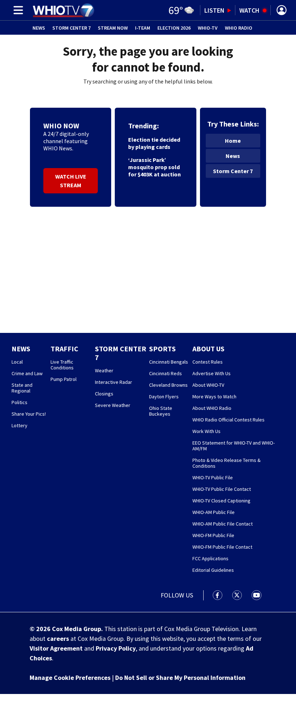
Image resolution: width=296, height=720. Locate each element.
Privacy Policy (116, 648)
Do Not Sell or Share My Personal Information (180, 677)
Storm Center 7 (71, 27)
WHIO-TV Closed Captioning (221, 500)
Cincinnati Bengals (168, 362)
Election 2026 (174, 27)
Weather (104, 370)
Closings (104, 393)
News (38, 27)
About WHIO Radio (211, 408)
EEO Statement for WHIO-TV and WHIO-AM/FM (233, 446)
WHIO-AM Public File (213, 512)
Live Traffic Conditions (62, 365)
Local (17, 362)
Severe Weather (112, 405)
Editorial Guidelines (213, 570)
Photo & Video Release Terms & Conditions (226, 463)
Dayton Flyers (164, 396)
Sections (17, 10)
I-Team (142, 27)
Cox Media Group (76, 629)
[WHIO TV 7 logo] (63, 10)
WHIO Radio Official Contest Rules (228, 419)
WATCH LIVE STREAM (70, 181)
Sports (162, 348)
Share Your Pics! (29, 414)
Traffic (64, 348)
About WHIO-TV (208, 385)
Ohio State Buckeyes (160, 411)
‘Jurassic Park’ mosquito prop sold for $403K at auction (154, 167)
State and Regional (22, 388)
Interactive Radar (113, 382)
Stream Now (113, 27)
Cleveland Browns (168, 385)
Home (233, 140)
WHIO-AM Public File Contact (222, 523)
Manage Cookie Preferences (70, 677)
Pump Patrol (64, 379)
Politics (19, 402)
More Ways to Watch (214, 396)
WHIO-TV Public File (212, 477)
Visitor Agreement (56, 648)
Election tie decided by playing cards (154, 143)
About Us (208, 348)
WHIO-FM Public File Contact (222, 547)
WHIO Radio (238, 27)
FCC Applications (210, 558)
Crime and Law (27, 373)
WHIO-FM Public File (213, 535)
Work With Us (206, 431)
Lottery (19, 425)
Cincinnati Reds (165, 373)
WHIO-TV (208, 27)
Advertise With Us (211, 373)
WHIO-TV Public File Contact (221, 489)
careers (58, 638)
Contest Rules (207, 362)
